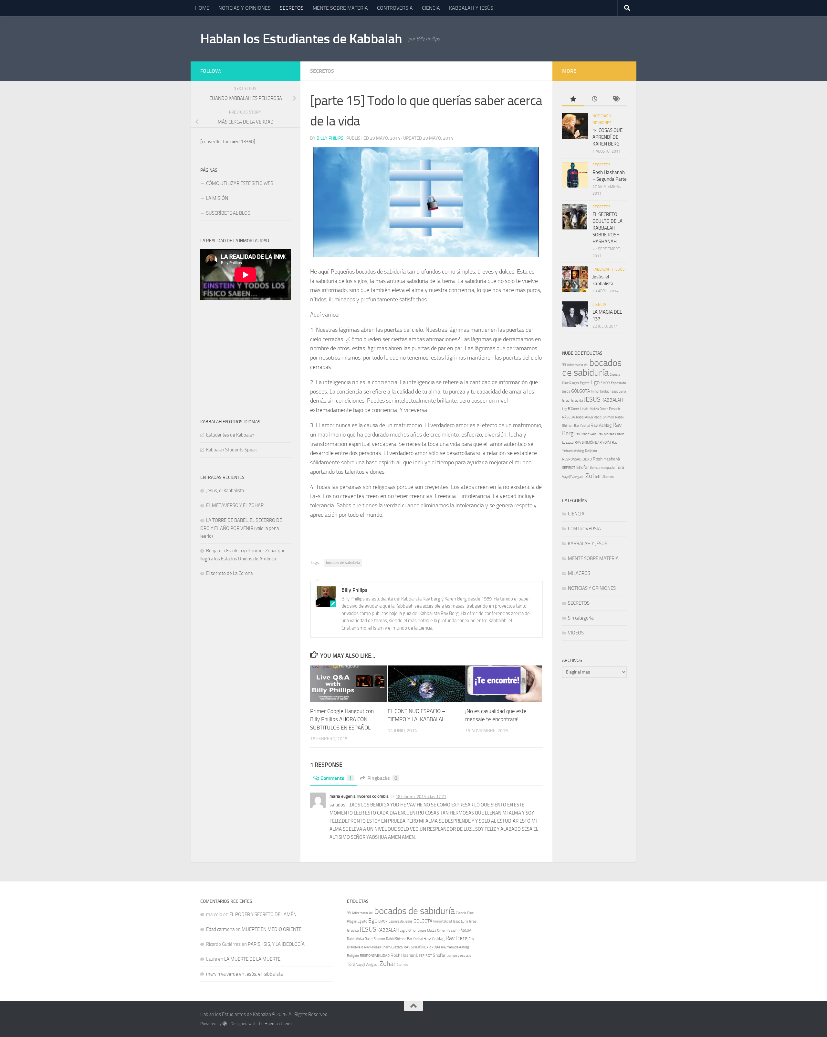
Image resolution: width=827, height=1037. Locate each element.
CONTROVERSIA (395, 8)
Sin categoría (580, 618)
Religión (591, 451)
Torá (620, 467)
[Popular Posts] (573, 99)
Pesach (614, 409)
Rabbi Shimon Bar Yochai (404, 939)
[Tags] (616, 99)
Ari (586, 365)
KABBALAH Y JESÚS (471, 8)
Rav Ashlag (601, 425)
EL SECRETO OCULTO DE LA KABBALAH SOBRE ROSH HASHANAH (607, 227)
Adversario (575, 365)
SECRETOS (292, 8)
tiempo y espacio (602, 468)
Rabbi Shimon (604, 417)
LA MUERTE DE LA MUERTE (252, 959)
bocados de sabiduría (343, 562)
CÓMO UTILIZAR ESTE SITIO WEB (240, 183)
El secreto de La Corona (229, 573)
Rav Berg (456, 938)
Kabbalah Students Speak (231, 450)
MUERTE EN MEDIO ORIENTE (271, 929)
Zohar (593, 476)
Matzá (594, 409)
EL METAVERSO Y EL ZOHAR (235, 505)
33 (564, 365)
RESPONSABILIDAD (577, 459)
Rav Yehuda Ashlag (455, 947)
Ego (595, 382)
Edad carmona (220, 929)
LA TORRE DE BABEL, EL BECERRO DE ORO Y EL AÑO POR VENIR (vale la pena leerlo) (241, 528)
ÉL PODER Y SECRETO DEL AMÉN (263, 914)
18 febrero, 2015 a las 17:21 (421, 796)
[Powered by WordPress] (225, 1023)
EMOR (605, 383)
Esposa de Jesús (401, 921)
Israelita (577, 400)
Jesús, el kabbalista (264, 974)
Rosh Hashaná (606, 459)
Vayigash (577, 477)
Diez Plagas (570, 383)
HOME (202, 8)
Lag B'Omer (570, 409)
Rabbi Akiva (584, 417)
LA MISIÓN (217, 198)
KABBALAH (612, 400)
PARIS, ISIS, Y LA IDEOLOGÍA (276, 944)
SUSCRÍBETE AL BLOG (228, 213)
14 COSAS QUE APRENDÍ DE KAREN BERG (607, 137)
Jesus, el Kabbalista (225, 490)
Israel (566, 400)
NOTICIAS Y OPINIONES (244, 8)
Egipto (585, 383)
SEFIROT (568, 468)
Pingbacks (382, 778)
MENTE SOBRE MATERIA (340, 8)
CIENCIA (431, 8)
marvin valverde (222, 974)
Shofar (582, 467)
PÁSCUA (568, 417)
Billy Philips (330, 138)
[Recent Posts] (594, 99)
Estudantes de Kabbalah (230, 435)
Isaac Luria (618, 391)
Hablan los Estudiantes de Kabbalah (301, 39)
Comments (336, 778)
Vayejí (566, 477)
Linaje (584, 409)
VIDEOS (576, 633)
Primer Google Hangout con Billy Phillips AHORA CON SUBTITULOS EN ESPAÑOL (342, 719)
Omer (604, 409)
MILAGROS (579, 573)
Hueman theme (279, 1023)
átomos (608, 477)
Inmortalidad (600, 391)
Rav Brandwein (585, 434)
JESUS (592, 399)
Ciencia (615, 375)
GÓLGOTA (580, 391)
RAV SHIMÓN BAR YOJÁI (593, 442)
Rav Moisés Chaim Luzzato (383, 947)
